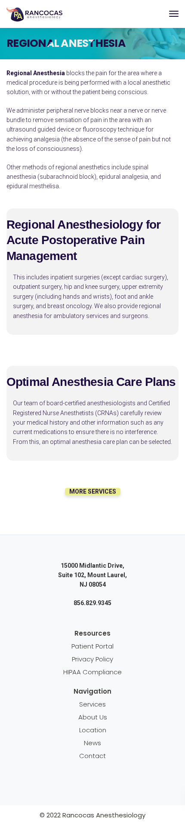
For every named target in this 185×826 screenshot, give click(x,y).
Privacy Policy (92, 659)
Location (92, 729)
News (92, 742)
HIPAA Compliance (92, 671)
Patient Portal (92, 646)
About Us (92, 717)
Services (92, 704)
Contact (92, 755)
